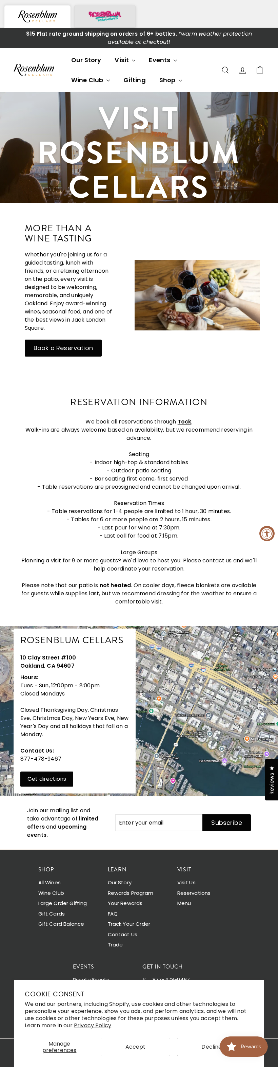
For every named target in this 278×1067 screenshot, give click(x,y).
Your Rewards (125, 903)
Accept (135, 1047)
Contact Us (123, 934)
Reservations (194, 893)
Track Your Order (129, 923)
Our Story (86, 60)
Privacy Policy (92, 1025)
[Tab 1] (37, 16)
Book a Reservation (63, 348)
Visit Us (186, 882)
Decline (211, 1047)
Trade (115, 944)
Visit (122, 60)
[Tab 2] (105, 16)
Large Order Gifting (62, 903)
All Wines (49, 882)
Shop (168, 80)
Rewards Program (130, 893)
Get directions (46, 779)
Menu (184, 903)
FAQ (113, 913)
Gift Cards (51, 913)
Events (160, 60)
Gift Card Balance (61, 923)
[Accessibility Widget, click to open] (267, 533)
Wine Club (88, 80)
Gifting (134, 80)
